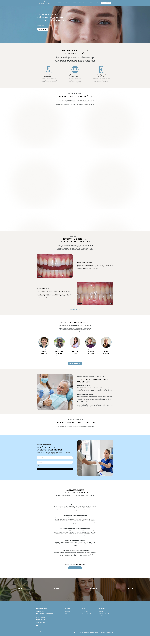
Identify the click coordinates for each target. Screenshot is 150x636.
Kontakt (96, 2)
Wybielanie (84, 618)
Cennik (90, 2)
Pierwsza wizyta (102, 611)
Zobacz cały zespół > (75, 363)
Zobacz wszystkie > (75, 309)
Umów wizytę (106, 2)
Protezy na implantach (86, 613)
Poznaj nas (54, 29)
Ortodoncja (84, 615)
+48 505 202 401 (42, 611)
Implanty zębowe (85, 611)
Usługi (74, 2)
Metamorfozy (82, 2)
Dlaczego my (66, 2)
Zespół (59, 2)
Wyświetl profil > (44, 356)
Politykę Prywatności (47, 465)
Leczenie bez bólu (102, 615)
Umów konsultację (75, 568)
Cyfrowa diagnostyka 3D (104, 613)
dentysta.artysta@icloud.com (44, 613)
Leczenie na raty (102, 618)
